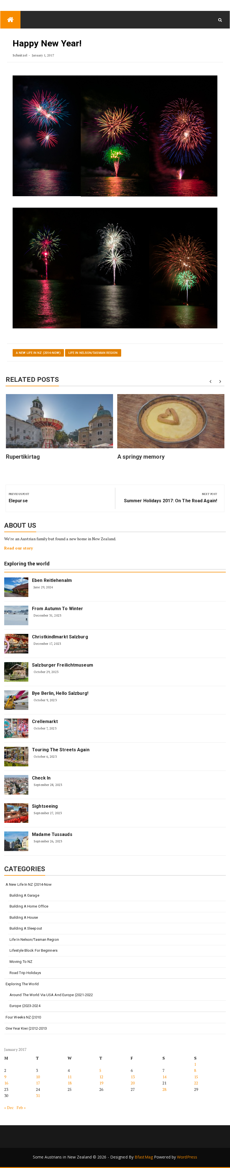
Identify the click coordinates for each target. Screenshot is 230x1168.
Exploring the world (27, 564)
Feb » (21, 1107)
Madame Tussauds (52, 834)
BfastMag (144, 1157)
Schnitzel (20, 55)
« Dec (9, 1107)
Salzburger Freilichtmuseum (62, 665)
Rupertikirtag (23, 456)
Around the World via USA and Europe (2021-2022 (51, 995)
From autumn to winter (57, 608)
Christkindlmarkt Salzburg (60, 636)
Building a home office (29, 906)
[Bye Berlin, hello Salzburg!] (16, 700)
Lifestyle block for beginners (34, 950)
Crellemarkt (45, 721)
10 (38, 1076)
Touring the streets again (60, 749)
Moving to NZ (21, 961)
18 (70, 1083)
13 (133, 1076)
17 (38, 1083)
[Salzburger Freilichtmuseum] (16, 672)
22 (196, 1083)
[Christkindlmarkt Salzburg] (16, 643)
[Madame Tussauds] (16, 841)
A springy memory (141, 456)
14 (164, 1076)
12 (101, 1076)
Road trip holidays (25, 973)
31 (38, 1095)
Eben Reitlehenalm (52, 580)
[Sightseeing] (16, 813)
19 (101, 1083)
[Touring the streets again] (16, 756)
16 (6, 1083)
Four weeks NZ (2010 (23, 1017)
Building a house (24, 917)
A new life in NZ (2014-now (29, 884)
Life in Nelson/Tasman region (93, 353)
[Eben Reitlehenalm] (16, 587)
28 (164, 1089)
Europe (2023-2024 (25, 1006)
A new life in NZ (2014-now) (38, 353)
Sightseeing (45, 806)
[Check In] (16, 785)
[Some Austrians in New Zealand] (10, 20)
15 (196, 1076)
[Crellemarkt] (16, 728)
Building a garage (24, 895)
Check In (41, 778)
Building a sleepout (26, 928)
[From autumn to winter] (16, 615)
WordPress (187, 1157)
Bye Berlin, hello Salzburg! (60, 693)
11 (70, 1076)
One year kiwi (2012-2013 (26, 1028)
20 (133, 1083)
